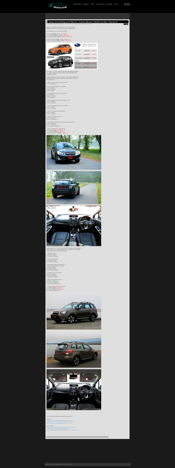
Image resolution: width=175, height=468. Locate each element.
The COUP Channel (100, 4)
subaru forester (58, 436)
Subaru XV (65, 436)
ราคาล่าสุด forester (97, 436)
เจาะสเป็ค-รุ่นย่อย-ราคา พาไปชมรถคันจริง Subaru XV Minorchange (60, 421)
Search (128, 4)
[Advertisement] (87, 452)
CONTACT (116, 4)
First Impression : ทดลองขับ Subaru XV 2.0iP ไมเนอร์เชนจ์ (59, 420)
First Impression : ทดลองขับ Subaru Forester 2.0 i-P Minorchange (60, 427)
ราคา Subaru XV (88, 436)
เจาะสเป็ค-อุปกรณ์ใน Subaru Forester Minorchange (57, 428)
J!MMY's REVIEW (77, 4)
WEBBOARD (110, 4)
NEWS (92, 4)
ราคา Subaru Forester (79, 436)
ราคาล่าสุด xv (105, 436)
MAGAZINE (86, 4)
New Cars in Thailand (67, 24)
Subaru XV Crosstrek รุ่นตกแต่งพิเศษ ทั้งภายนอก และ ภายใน (59, 423)
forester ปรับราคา (50, 436)
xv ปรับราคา (71, 436)
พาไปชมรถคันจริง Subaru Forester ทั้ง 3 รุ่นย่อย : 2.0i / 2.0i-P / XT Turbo (61, 430)
